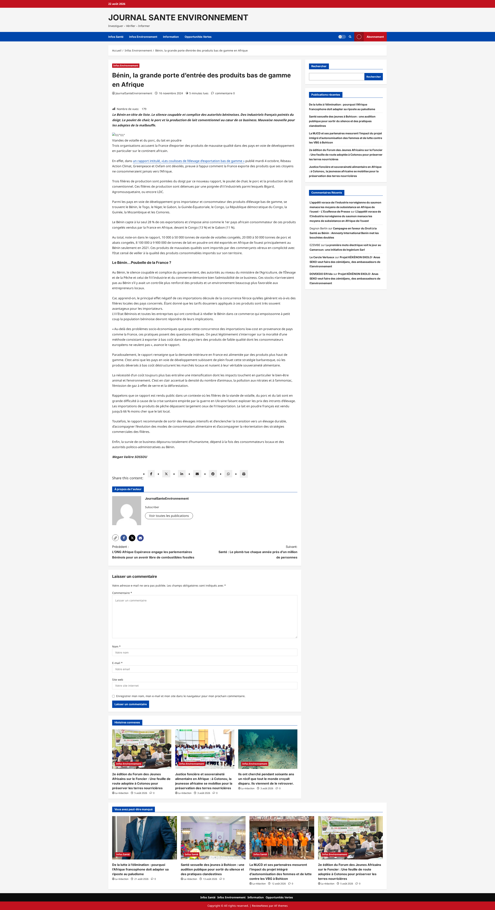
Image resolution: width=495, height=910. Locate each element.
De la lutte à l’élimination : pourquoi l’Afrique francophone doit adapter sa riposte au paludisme (140, 869)
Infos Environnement (143, 36)
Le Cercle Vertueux (322, 257)
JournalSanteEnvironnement (134, 93)
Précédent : (153, 552)
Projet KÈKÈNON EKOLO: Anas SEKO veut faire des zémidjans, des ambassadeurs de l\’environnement (345, 262)
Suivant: (257, 552)
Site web (117, 679)
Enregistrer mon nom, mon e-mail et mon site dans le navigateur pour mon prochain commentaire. (180, 696)
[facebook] (151, 473)
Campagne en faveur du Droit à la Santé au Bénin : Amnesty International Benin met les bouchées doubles (344, 233)
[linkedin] (182, 473)
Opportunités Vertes (198, 36)
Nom (116, 646)
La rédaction (121, 793)
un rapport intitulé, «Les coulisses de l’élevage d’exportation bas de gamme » (189, 161)
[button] (350, 36)
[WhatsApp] (228, 473)
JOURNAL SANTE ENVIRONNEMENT (178, 17)
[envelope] (197, 473)
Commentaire (122, 593)
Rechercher (319, 66)
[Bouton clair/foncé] (342, 37)
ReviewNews (260, 905)
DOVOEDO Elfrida (321, 273)
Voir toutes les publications (169, 516)
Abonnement (375, 36)
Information (171, 36)
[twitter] (166, 473)
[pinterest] (213, 473)
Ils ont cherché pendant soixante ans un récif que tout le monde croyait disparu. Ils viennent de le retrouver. (266, 778)
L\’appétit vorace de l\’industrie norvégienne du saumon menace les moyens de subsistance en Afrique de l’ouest (345, 216)
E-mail (117, 663)
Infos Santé (115, 36)
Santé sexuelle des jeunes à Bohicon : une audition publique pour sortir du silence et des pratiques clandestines (342, 121)
